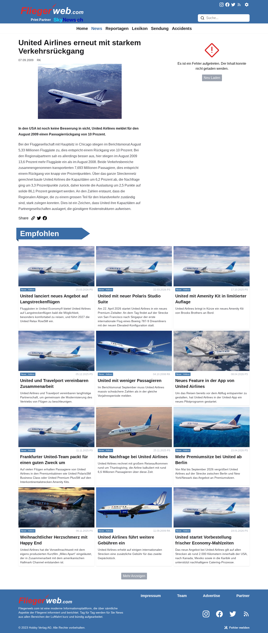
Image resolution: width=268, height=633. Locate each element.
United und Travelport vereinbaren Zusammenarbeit (43, 335)
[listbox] (82, 28)
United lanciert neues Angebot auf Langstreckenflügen (43, 251)
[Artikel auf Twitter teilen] (39, 218)
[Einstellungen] (247, 5)
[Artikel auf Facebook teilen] (45, 218)
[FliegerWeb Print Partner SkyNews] (67, 20)
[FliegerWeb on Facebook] (227, 5)
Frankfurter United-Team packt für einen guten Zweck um (52, 412)
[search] (202, 18)
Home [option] (82, 28)
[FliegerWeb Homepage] (51, 9)
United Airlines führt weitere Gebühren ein (127, 489)
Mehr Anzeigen (134, 576)
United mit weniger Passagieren (120, 333)
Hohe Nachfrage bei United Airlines (122, 409)
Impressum (151, 596)
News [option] (96, 28)
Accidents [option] (182, 28)
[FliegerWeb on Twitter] (233, 5)
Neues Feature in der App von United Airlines (207, 333)
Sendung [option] (160, 28)
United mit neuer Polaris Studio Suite (123, 248)
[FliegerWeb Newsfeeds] (239, 5)
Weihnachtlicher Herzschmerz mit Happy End (52, 489)
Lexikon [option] (140, 28)
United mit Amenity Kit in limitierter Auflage (205, 248)
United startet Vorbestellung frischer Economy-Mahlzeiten (208, 492)
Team (182, 596)
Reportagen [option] (117, 28)
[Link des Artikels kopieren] (33, 218)
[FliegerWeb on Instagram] (221, 5)
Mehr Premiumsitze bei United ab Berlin (203, 409)
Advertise (211, 596)
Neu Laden (212, 78)
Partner (243, 596)
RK (39, 60)
